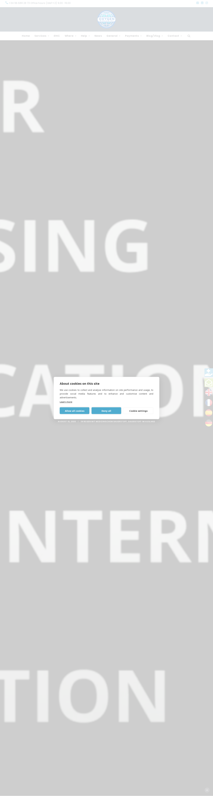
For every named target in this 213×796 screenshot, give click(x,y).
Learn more (66, 401)
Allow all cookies (74, 410)
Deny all (106, 410)
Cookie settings (138, 410)
